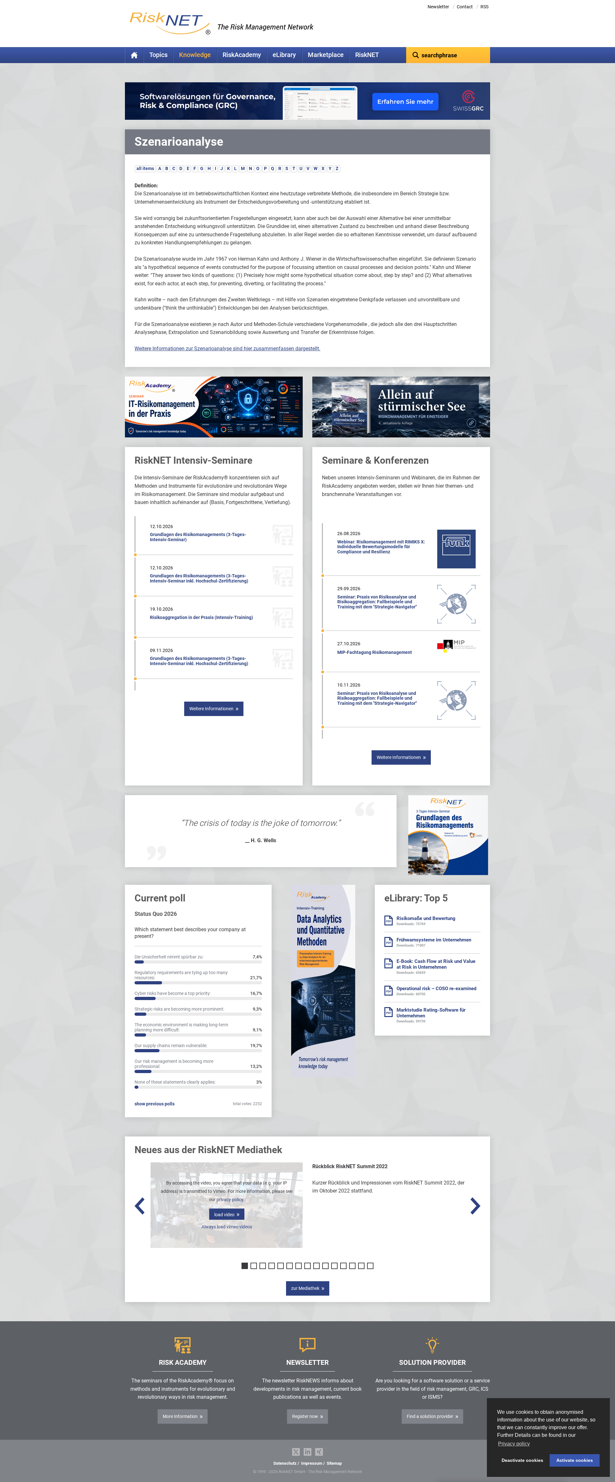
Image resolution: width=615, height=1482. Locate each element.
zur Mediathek (305, 1288)
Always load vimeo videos (226, 1226)
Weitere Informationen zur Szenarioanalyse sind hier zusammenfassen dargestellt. (227, 349)
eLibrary (284, 55)
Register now (305, 1416)
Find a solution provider (430, 1416)
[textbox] (448, 55)
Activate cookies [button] (574, 1460)
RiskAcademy (242, 55)
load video (224, 1214)
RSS (484, 6)
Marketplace (326, 55)
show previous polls (155, 1103)
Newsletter (438, 6)
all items (145, 168)
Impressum (311, 1463)
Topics (158, 55)
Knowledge (195, 55)
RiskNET (367, 55)
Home (134, 55)
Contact (465, 6)
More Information (180, 1416)
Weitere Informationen (211, 708)
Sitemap (334, 1463)
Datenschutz (285, 1463)
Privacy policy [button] (514, 1443)
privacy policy (230, 1199)
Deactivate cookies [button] (522, 1460)
